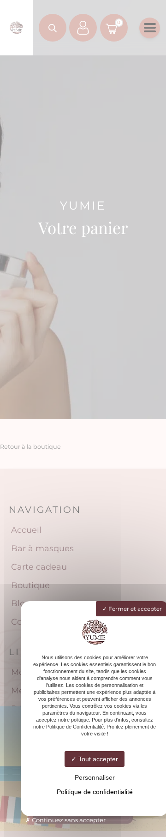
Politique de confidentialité (95, 791)
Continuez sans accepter (68, 820)
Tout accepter (97, 759)
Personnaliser (95, 777)
